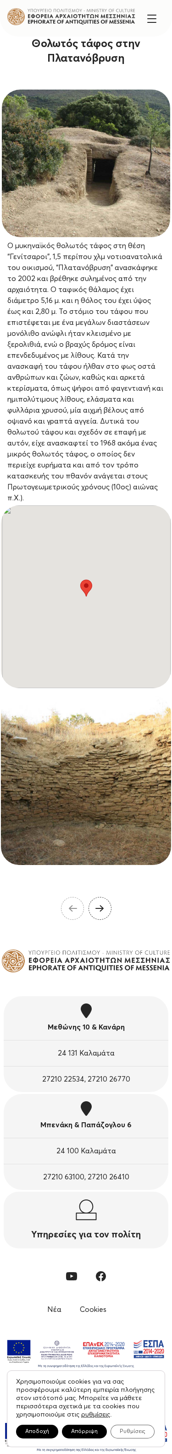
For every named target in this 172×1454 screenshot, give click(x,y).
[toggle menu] (152, 18)
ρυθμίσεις (95, 1415)
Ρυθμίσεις (132, 1431)
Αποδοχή (37, 1431)
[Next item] (100, 908)
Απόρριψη (84, 1431)
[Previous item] (72, 908)
